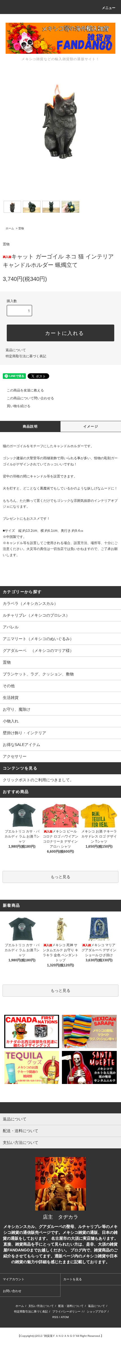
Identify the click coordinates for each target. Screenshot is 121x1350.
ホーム (10, 228)
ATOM (65, 1317)
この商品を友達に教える (25, 390)
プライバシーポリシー (66, 1311)
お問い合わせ (12, 1291)
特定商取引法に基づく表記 (26, 356)
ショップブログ (96, 1311)
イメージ (90, 426)
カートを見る (72, 1279)
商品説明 (30, 426)
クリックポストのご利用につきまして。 (38, 780)
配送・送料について (71, 1305)
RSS (55, 1317)
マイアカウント (13, 1279)
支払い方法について (41, 1305)
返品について (16, 350)
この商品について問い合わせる (30, 398)
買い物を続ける (18, 406)
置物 (21, 228)
